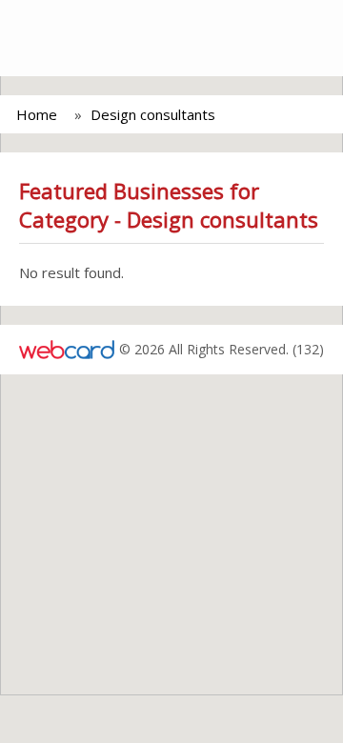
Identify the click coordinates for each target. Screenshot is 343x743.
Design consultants (153, 114)
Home (36, 114)
